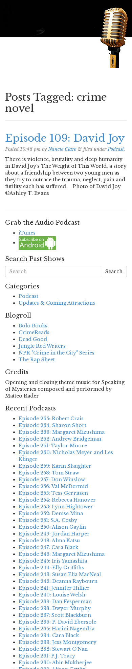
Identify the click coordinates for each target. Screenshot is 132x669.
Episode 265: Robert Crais (51, 418)
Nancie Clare (62, 149)
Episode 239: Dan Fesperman (55, 602)
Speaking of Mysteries (52, 56)
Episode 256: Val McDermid (53, 486)
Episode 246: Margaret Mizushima (62, 554)
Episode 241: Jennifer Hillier (54, 588)
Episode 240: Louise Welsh (52, 595)
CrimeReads (34, 332)
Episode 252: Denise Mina (51, 513)
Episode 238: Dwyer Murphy (55, 608)
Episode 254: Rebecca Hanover (57, 500)
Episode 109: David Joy (65, 138)
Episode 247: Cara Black (48, 547)
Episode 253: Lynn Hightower (56, 507)
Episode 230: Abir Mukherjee (55, 663)
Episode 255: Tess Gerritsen (53, 493)
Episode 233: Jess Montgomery (57, 642)
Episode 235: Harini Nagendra (56, 629)
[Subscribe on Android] (37, 243)
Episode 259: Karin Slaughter (55, 466)
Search (114, 271)
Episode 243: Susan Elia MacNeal (60, 574)
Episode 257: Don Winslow (52, 480)
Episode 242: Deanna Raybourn (58, 581)
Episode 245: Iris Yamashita (53, 561)
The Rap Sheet (37, 360)
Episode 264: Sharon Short (52, 425)
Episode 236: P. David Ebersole (57, 622)
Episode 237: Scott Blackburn (55, 615)
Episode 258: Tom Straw (49, 473)
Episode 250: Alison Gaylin (52, 527)
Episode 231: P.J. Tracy (47, 656)
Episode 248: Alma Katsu (49, 541)
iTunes (27, 233)
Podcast (116, 149)
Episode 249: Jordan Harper (54, 534)
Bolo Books (33, 326)
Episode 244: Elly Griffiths (51, 568)
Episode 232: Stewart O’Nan (53, 649)
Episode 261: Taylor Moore (53, 446)
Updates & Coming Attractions (57, 303)
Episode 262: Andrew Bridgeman (60, 439)
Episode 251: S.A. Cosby (48, 520)
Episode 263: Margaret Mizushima (62, 432)
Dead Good (33, 339)
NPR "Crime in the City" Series (56, 353)
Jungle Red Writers (42, 346)
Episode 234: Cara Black (49, 635)
